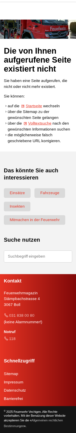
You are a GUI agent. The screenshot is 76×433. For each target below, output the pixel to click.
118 (12, 339)
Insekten (17, 206)
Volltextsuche (39, 123)
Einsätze (17, 193)
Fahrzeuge (49, 193)
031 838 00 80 (21, 315)
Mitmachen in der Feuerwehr (35, 220)
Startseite (34, 106)
